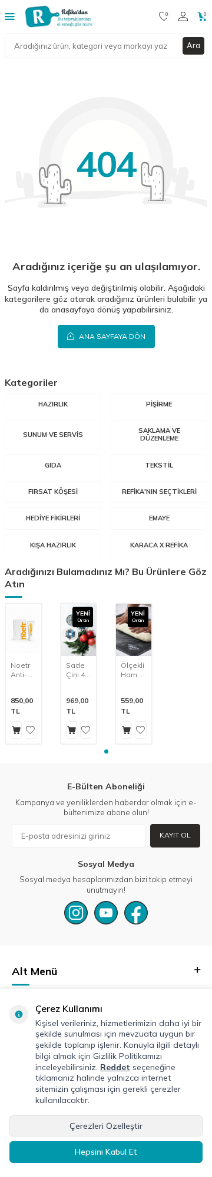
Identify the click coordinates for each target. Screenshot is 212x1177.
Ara (193, 45)
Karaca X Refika (159, 545)
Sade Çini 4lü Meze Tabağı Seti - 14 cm (78, 670)
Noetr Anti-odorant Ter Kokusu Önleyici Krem (24, 670)
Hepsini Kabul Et (106, 1151)
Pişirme (159, 404)
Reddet (115, 1067)
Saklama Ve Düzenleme (159, 434)
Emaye (159, 518)
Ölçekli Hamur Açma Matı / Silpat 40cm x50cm (132, 670)
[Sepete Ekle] (16, 730)
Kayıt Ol (175, 834)
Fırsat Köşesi (53, 491)
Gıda (53, 465)
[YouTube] (106, 912)
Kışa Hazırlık (53, 545)
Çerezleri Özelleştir (106, 1126)
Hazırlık (53, 404)
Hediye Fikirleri (53, 518)
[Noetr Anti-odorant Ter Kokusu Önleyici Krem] (23, 630)
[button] (106, 751)
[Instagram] (76, 912)
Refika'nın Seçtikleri (159, 491)
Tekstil (159, 465)
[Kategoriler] (10, 16)
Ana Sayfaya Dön (111, 336)
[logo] (59, 16)
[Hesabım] (183, 16)
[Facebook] (136, 912)
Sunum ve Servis (53, 435)
